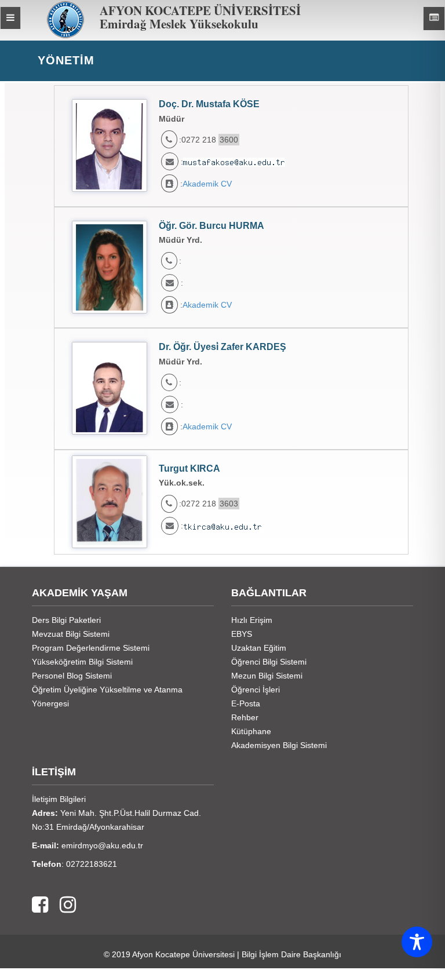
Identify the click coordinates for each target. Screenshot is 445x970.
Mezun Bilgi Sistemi (266, 675)
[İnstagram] (62, 905)
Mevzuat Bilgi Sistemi (71, 634)
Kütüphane (251, 731)
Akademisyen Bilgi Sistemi (279, 745)
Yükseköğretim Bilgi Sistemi (82, 661)
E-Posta (245, 703)
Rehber (244, 717)
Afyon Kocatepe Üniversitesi (183, 954)
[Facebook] (40, 905)
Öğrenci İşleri (255, 689)
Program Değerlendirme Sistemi (90, 647)
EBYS (241, 634)
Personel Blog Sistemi (72, 675)
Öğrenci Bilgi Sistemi (269, 661)
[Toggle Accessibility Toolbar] (416, 941)
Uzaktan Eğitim (258, 647)
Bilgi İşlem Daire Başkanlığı (291, 954)
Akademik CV (207, 183)
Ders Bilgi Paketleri (66, 620)
